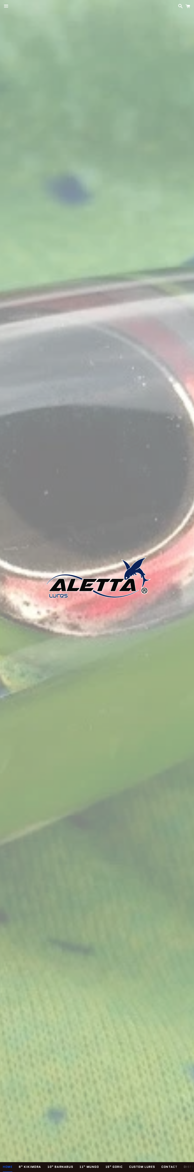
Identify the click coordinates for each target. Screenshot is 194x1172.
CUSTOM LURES (142, 1167)
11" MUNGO (89, 1167)
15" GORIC (114, 1167)
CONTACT (169, 1167)
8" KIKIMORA (30, 1167)
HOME (7, 1167)
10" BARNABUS (60, 1167)
